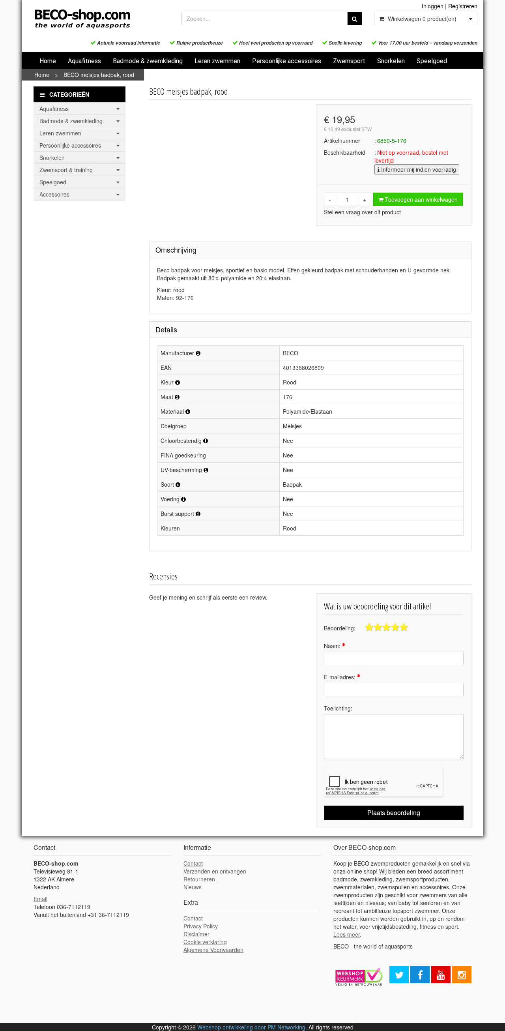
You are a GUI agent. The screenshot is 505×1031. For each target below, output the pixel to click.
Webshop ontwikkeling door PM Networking (251, 1027)
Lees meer (346, 934)
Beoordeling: (339, 628)
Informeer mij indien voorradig (418, 169)
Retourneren (199, 879)
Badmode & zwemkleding (148, 61)
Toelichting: (338, 708)
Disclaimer (196, 934)
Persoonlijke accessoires (286, 61)
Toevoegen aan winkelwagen (420, 199)
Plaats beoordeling (393, 812)
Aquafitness (84, 61)
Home (47, 61)
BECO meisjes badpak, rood (99, 75)
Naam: (333, 646)
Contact (193, 863)
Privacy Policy (200, 926)
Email (40, 899)
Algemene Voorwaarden (213, 950)
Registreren (462, 6)
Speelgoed (432, 61)
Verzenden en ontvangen (214, 871)
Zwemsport (349, 61)
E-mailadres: (340, 677)
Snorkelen (391, 61)
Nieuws (192, 887)
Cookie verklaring (205, 942)
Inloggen (432, 6)
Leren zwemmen (217, 61)
